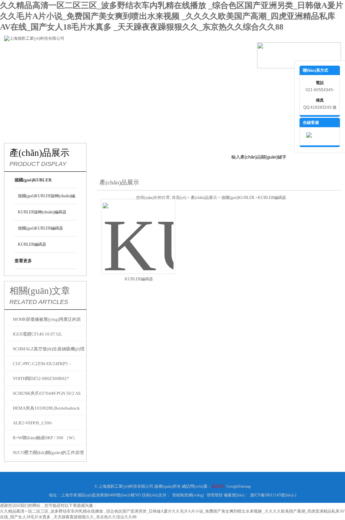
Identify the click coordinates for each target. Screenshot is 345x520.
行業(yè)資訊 (145, 78)
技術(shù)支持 (186, 78)
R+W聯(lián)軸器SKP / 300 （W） (45, 437)
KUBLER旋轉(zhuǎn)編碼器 (42, 212)
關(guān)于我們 (65, 78)
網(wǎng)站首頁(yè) (24, 78)
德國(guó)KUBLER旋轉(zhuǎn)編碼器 (46, 199)
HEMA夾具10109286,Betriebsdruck (46, 408)
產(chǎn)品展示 (105, 78)
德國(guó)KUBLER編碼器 (40, 228)
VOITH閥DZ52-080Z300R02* (41, 378)
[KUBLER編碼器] (138, 228)
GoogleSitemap (238, 486)
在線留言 (266, 78)
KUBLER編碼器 (32, 244)
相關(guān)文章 (39, 291)
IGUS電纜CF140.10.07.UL (37, 334)
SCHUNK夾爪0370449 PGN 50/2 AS (47, 393)
